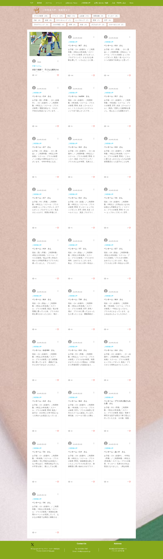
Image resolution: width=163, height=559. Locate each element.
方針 (38, 20)
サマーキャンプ (64, 20)
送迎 (49, 20)
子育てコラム (36, 66)
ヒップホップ (83, 20)
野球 (97, 20)
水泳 (84, 24)
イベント (58, 16)
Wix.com (51, 551)
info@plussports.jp (83, 551)
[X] (32, 545)
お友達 (85, 16)
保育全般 (99, 16)
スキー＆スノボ (117, 24)
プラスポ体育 (42, 16)
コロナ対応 (59, 24)
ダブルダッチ (99, 24)
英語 (72, 16)
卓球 (73, 24)
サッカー (114, 16)
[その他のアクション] (58, 61)
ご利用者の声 (72, 42)
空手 (108, 20)
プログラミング (42, 24)
